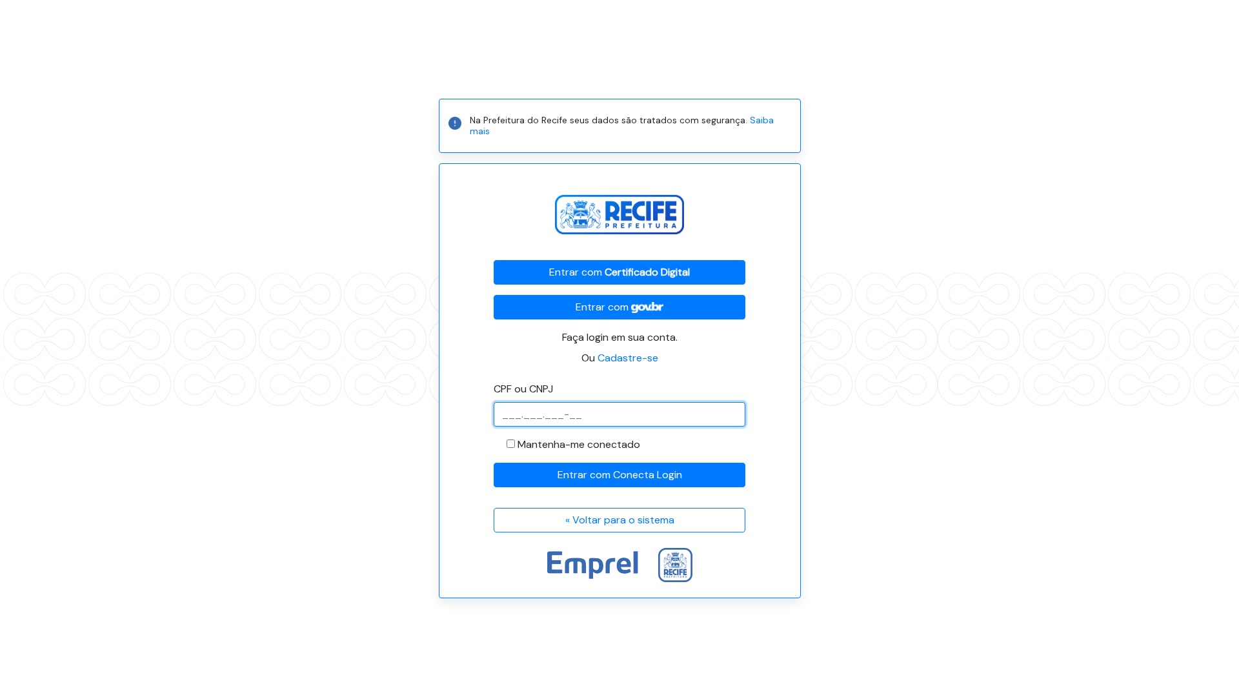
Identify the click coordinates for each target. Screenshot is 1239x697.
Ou (619, 358)
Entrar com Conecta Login (620, 474)
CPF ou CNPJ (523, 389)
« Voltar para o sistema (619, 520)
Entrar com (619, 272)
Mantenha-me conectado (579, 444)
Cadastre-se (628, 358)
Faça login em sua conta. (620, 337)
